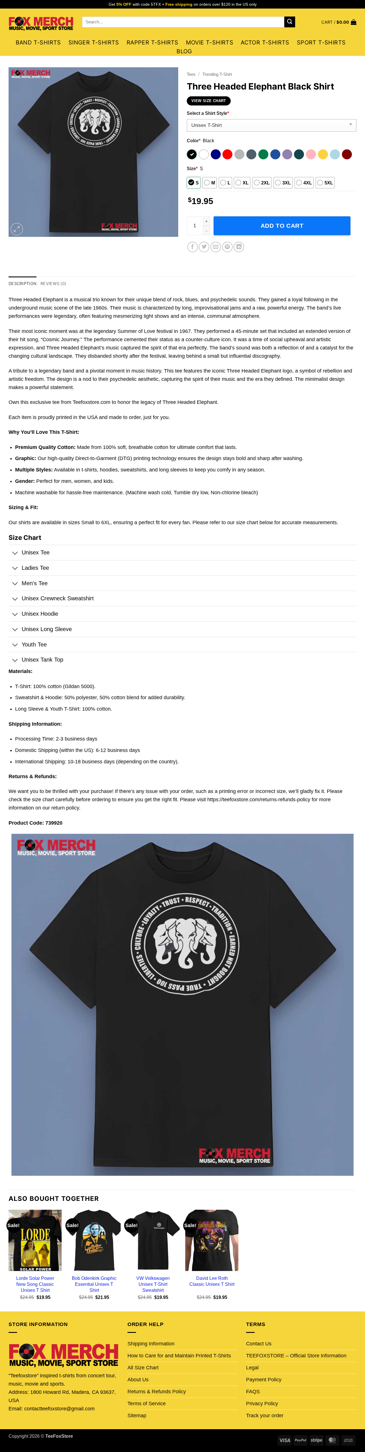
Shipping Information (151, 1344)
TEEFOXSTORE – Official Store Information (296, 1356)
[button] (338, 22)
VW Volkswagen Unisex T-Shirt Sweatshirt (153, 1284)
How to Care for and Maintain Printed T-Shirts (179, 1356)
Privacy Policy (262, 1403)
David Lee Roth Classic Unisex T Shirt (211, 1281)
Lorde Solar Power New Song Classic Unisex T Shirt (35, 1284)
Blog (184, 51)
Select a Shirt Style (208, 113)
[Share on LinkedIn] (239, 247)
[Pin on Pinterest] (227, 247)
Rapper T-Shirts (153, 42)
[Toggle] (15, 553)
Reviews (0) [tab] (53, 283)
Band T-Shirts (38, 42)
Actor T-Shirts (265, 42)
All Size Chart (143, 1367)
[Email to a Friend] (215, 247)
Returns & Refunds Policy (156, 1391)
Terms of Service (146, 1403)
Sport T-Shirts (321, 42)
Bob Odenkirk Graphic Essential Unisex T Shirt (94, 1284)
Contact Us (258, 1344)
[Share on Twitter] (204, 247)
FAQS (253, 1391)
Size (192, 168)
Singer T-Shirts (93, 42)
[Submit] (289, 22)
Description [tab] (22, 283)
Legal (252, 1367)
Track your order (264, 1415)
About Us (138, 1379)
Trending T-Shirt (217, 74)
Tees (191, 74)
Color (193, 140)
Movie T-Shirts (210, 42)
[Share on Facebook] (192, 247)
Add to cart (282, 225)
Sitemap (136, 1415)
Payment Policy (263, 1379)
